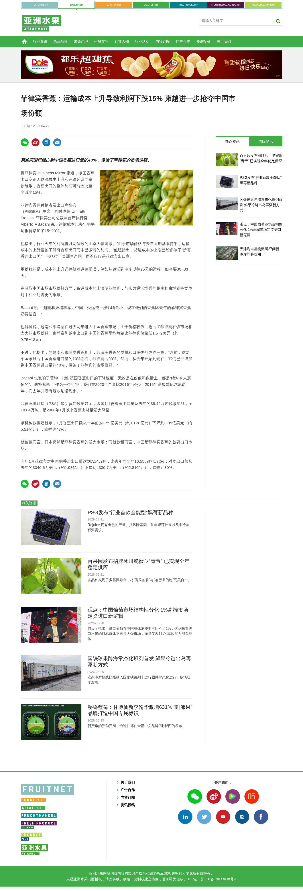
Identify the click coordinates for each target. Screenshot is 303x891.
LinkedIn (185, 816)
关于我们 (224, 41)
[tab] (232, 141)
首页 (22, 39)
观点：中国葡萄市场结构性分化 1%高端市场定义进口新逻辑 (261, 229)
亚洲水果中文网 (76, 5)
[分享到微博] (35, 142)
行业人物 (122, 41)
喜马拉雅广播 (251, 796)
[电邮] (57, 142)
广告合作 (183, 41)
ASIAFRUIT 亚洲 (151, 5)
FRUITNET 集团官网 (39, 5)
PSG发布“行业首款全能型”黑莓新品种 (130, 512)
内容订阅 (162, 41)
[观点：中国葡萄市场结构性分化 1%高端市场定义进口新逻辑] (227, 228)
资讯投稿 (203, 41)
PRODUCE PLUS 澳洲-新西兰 (263, 5)
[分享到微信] (25, 142)
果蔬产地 (81, 41)
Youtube (223, 816)
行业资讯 (40, 41)
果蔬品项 (60, 41)
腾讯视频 (232, 796)
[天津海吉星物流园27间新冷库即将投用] (227, 253)
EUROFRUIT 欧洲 (113, 5)
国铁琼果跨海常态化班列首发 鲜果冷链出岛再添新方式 (261, 205)
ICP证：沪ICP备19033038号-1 (212, 879)
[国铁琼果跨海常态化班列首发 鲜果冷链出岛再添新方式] (227, 203)
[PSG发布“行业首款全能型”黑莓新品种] (227, 181)
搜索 (277, 21)
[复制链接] (46, 142)
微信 (194, 796)
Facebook (261, 816)
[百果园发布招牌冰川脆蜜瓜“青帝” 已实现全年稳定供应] (227, 159)
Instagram (242, 816)
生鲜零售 (101, 41)
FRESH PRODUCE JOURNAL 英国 (225, 5)
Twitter (204, 816)
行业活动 (142, 41)
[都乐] (151, 64)
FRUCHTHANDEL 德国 (188, 5)
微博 (214, 796)
